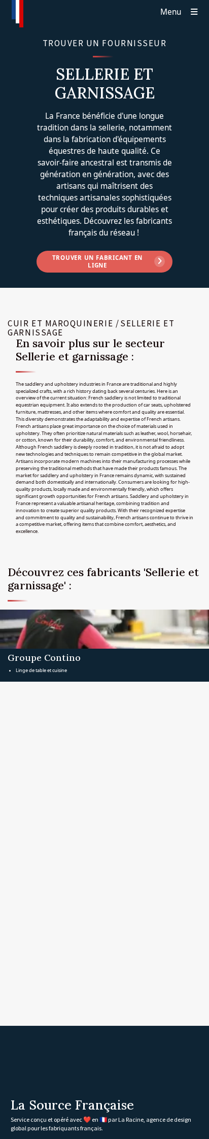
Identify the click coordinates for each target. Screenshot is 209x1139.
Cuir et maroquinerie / (63, 323)
